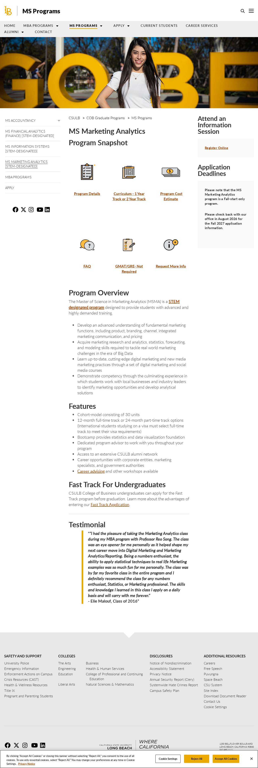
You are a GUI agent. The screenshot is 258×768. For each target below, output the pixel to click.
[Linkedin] (44, 745)
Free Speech (213, 668)
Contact (43, 32)
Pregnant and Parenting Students (28, 696)
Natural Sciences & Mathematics (110, 684)
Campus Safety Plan (164, 690)
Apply (119, 25)
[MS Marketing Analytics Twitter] (24, 209)
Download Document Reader (225, 696)
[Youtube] (35, 745)
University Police (16, 663)
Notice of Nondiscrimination (170, 663)
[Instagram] (26, 745)
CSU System (213, 685)
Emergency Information (21, 668)
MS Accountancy (20, 120)
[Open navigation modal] (249, 11)
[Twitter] (18, 745)
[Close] (251, 758)
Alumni (11, 32)
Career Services (202, 25)
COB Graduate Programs (105, 117)
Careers (209, 663)
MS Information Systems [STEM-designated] (27, 148)
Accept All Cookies (226, 758)
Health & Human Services (105, 668)
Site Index (211, 690)
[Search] (241, 11)
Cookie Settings (168, 758)
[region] (129, 759)
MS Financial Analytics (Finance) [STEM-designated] (29, 133)
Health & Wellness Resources (25, 685)
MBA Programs (18, 177)
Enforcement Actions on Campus (28, 674)
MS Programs (41, 11)
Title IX (9, 690)
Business (92, 663)
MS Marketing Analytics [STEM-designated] (26, 164)
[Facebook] (9, 745)
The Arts (64, 663)
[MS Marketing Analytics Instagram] (32, 209)
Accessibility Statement (167, 668)
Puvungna (211, 674)
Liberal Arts (66, 684)
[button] (59, 120)
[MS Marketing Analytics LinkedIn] (48, 209)
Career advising (91, 471)
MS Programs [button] (84, 25)
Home (9, 25)
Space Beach (213, 679)
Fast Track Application (110, 504)
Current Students (159, 25)
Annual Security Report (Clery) (172, 679)
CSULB (74, 117)
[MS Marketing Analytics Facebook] (16, 209)
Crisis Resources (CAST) (21, 679)
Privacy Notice (26, 764)
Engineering (67, 668)
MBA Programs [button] (38, 25)
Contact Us (212, 701)
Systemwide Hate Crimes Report (174, 685)
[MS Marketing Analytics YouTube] (40, 209)
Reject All (196, 758)
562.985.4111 (226, 749)
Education (65, 674)
